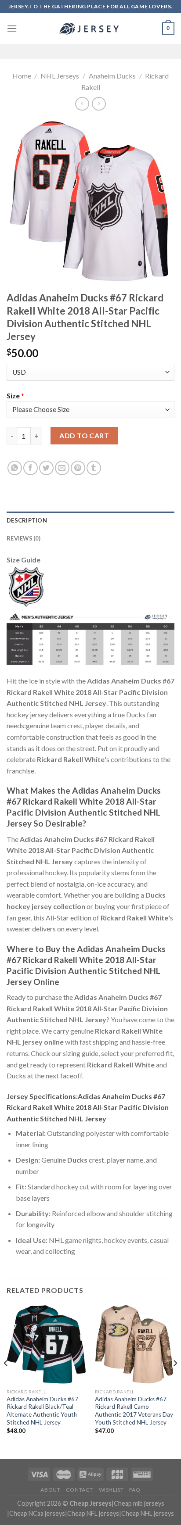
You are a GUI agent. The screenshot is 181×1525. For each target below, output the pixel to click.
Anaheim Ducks (112, 76)
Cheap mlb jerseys (139, 1503)
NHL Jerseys (59, 76)
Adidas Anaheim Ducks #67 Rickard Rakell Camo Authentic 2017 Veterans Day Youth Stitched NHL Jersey (134, 1411)
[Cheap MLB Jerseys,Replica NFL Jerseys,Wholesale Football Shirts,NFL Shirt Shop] (90, 28)
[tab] (90, 520)
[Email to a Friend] (62, 468)
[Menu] (12, 28)
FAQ (135, 1489)
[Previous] (6, 1381)
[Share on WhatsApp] (14, 468)
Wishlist (111, 1489)
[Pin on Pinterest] (78, 468)
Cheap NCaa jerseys (37, 1513)
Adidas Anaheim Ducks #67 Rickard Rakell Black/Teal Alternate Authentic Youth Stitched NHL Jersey (42, 1411)
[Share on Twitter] (46, 468)
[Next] (174, 1381)
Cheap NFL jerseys (93, 1513)
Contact (79, 1489)
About (50, 1489)
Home (21, 76)
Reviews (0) (23, 538)
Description (27, 520)
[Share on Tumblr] (94, 468)
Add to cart (84, 435)
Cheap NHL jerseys (147, 1513)
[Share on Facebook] (30, 468)
